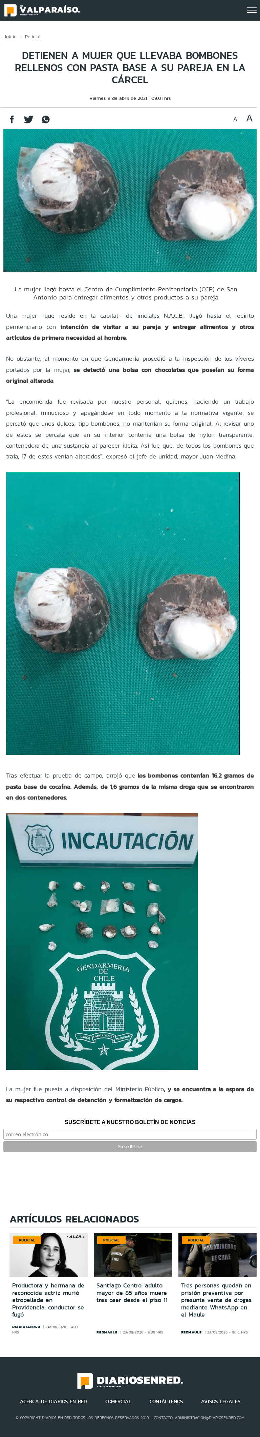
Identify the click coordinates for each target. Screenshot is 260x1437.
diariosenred (26, 1326)
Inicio (11, 36)
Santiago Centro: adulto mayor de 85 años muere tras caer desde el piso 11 (132, 1292)
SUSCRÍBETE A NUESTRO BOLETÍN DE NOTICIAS (130, 1122)
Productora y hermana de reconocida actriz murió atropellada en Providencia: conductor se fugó (48, 1300)
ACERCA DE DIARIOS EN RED (53, 1401)
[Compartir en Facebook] (12, 122)
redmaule (106, 1332)
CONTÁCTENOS (166, 1401)
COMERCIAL (118, 1401)
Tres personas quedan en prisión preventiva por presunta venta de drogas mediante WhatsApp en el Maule (216, 1300)
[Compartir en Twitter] (29, 122)
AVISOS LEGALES (220, 1401)
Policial (33, 36)
